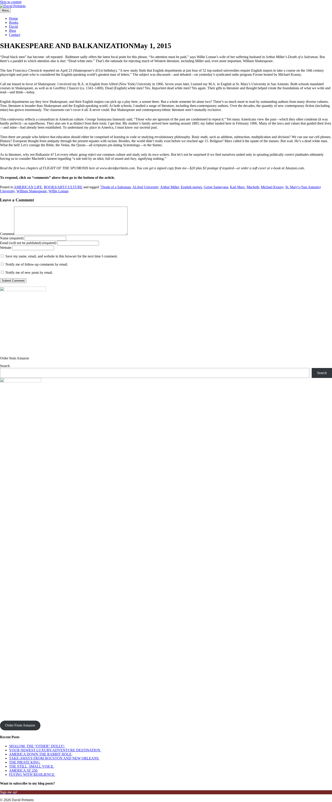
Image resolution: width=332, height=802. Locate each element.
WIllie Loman (58, 191)
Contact (14, 35)
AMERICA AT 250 (23, 770)
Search (5, 366)
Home (13, 18)
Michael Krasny (272, 187)
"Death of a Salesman (115, 187)
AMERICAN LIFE (28, 187)
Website (5, 248)
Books (13, 22)
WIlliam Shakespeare (31, 191)
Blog (12, 31)
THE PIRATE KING (25, 762)
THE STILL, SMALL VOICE (31, 766)
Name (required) (11, 238)
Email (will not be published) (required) (28, 243)
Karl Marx (237, 187)
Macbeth (253, 187)
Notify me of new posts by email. (29, 272)
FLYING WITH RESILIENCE (32, 774)
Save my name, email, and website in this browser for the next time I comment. (61, 256)
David (13, 26)
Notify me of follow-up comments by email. (36, 264)
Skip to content (10, 2)
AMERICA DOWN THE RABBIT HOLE (40, 754)
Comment (7, 234)
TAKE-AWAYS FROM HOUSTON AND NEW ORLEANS (54, 758)
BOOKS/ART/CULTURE (63, 187)
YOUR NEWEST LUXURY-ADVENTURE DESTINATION (55, 750)
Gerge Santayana (216, 187)
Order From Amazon (20, 725)
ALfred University (145, 187)
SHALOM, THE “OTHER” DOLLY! (37, 746)
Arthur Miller (169, 187)
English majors (191, 187)
